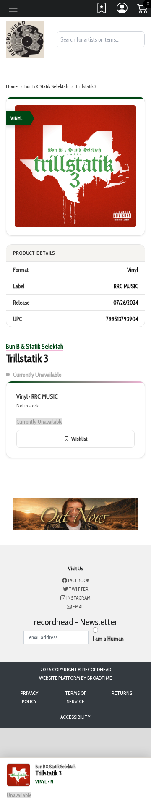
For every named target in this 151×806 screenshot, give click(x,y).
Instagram (78, 598)
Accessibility (75, 717)
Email (78, 606)
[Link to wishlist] (102, 10)
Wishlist (79, 439)
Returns (122, 693)
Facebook (78, 580)
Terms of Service (75, 697)
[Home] (25, 38)
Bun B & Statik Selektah (46, 86)
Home (12, 86)
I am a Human (108, 638)
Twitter (78, 589)
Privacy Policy (30, 697)
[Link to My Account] (122, 10)
